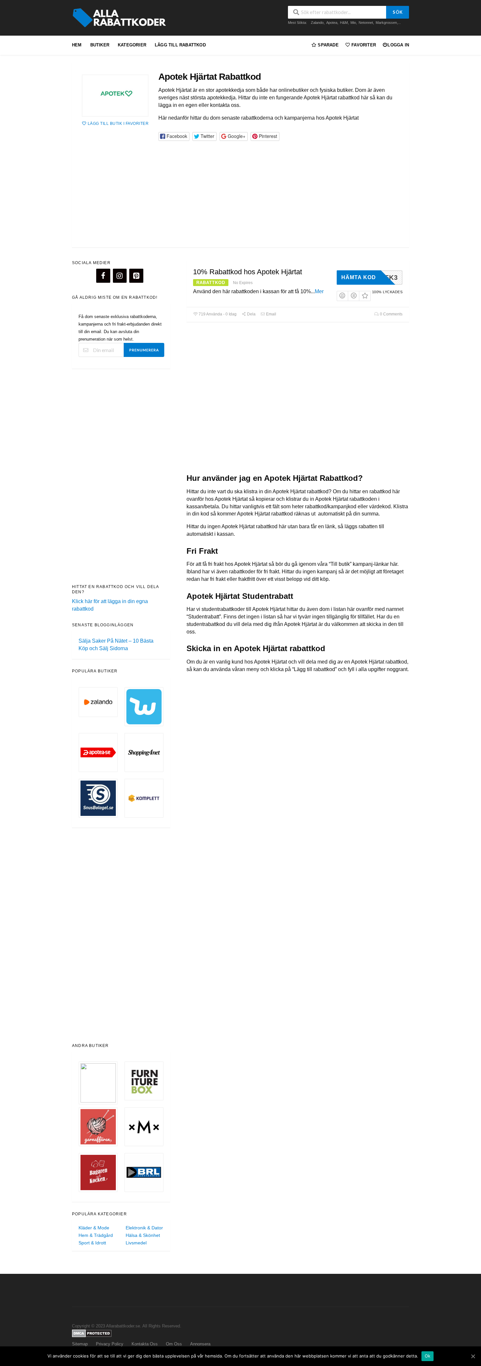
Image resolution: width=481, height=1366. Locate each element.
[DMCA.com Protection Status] (92, 1333)
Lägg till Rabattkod (180, 44)
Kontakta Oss (145, 1344)
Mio (353, 23)
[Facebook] (103, 275)
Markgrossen (386, 23)
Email (270, 314)
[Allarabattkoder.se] (121, 17)
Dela (251, 314)
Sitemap (80, 1344)
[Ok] (473, 1356)
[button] (173, 136)
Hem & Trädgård (96, 1235)
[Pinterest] (136, 275)
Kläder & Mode (94, 1227)
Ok (428, 1355)
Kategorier (132, 44)
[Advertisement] (240, 189)
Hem (77, 44)
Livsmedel (136, 1242)
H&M (344, 23)
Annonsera (200, 1344)
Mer (319, 291)
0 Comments (390, 314)
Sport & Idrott (92, 1242)
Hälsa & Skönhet (143, 1235)
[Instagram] (120, 275)
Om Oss (174, 1344)
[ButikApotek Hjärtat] (115, 96)
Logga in (398, 44)
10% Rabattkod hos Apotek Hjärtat (247, 272)
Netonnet (366, 23)
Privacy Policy (109, 1344)
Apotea (331, 23)
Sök (398, 12)
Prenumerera (144, 350)
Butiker (99, 44)
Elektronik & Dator (144, 1227)
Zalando (317, 23)
